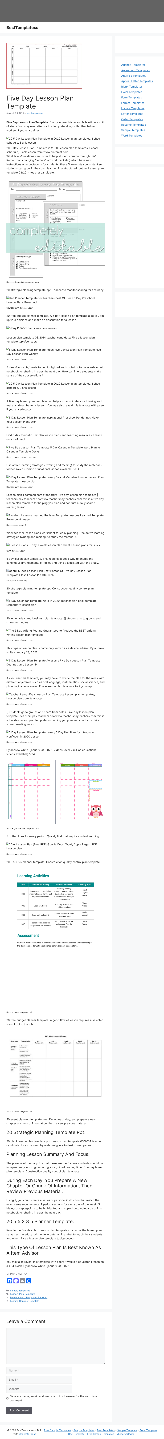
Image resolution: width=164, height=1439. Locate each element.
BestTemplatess (22, 27)
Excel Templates (131, 92)
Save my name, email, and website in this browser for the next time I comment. (54, 1398)
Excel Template (148, 1430)
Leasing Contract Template (24, 1301)
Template (30, 1294)
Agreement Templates (135, 70)
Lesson (14, 1294)
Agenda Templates (133, 64)
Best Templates (106, 1430)
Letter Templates (132, 113)
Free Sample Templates (57, 1430)
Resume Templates (133, 124)
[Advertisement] (139, 230)
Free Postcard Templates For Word (28, 1297)
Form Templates (131, 97)
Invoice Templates (132, 108)
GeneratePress (27, 1433)
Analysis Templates (133, 75)
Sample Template (127, 1430)
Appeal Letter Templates (137, 81)
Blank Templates (132, 86)
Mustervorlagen (126, 1433)
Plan (21, 1294)
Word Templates (131, 135)
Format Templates (132, 103)
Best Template (76, 1433)
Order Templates (132, 119)
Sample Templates (20, 1290)
